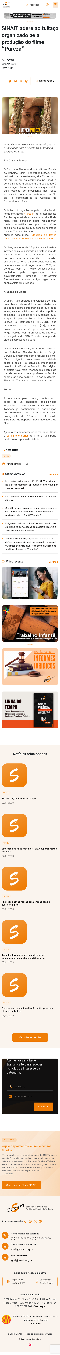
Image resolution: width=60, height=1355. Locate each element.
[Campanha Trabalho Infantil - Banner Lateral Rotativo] (30, 623)
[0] (27, 21)
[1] (29, 21)
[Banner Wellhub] (30, 16)
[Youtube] (40, 1221)
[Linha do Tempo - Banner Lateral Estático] (30, 710)
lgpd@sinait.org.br (21, 1260)
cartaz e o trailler (17, 435)
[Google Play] (15, 1281)
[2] (31, 21)
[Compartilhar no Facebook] (10, 80)
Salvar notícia (46, 80)
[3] (32, 21)
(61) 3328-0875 (20, 1238)
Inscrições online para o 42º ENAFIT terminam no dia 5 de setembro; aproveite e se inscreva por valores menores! (31, 485)
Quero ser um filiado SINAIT (21, 1185)
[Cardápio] (55, 5)
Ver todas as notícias (30, 1037)
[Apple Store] (44, 1281)
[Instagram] (30, 1221)
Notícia (6, 456)
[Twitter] (35, 1221)
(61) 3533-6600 (41, 1238)
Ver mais (53, 474)
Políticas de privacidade (30, 1339)
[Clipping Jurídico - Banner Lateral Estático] (30, 666)
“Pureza (28, 213)
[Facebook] (25, 1221)
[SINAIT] (6, 4)
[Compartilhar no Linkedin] (15, 80)
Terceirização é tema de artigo (19, 798)
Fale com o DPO (19, 1255)
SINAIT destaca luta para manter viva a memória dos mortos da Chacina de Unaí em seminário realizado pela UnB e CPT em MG (31, 512)
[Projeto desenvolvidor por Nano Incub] (30, 1344)
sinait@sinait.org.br (22, 1249)
